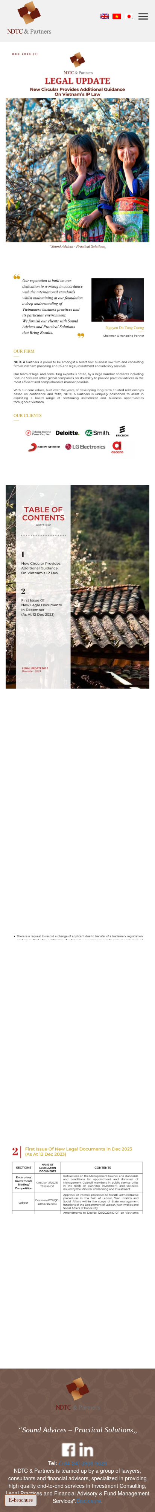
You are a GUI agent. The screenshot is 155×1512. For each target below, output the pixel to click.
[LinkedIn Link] (87, 1450)
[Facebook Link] (68, 1450)
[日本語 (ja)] (129, 16)
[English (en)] (104, 16)
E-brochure (21, 1500)
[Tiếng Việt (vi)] (116, 16)
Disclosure (88, 1500)
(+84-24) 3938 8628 (83, 1463)
